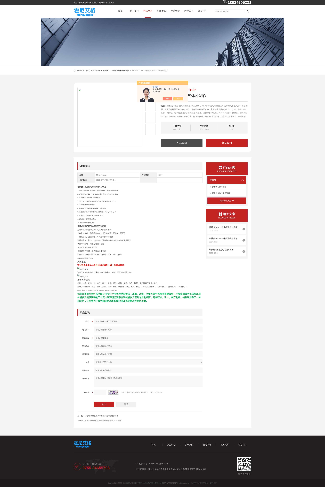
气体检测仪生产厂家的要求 (221, 250)
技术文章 (175, 11)
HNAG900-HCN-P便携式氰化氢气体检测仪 (103, 420)
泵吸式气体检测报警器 (120, 71)
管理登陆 (213, 483)
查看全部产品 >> (227, 201)
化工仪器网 (203, 483)
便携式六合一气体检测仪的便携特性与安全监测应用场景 (225, 227)
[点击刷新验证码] (113, 392)
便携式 (105, 71)
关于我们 (134, 11)
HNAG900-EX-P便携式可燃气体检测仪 (101, 416)
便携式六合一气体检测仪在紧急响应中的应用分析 (225, 238)
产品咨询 (182, 143)
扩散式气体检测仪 (219, 187)
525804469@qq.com (158, 464)
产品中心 (147, 11)
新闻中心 (161, 11)
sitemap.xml (184, 483)
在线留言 (188, 11)
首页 (120, 11)
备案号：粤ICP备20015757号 (166, 483)
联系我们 (202, 11)
